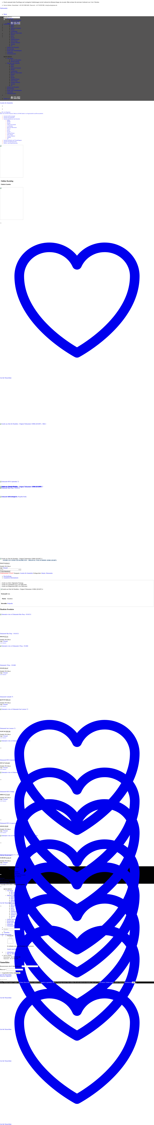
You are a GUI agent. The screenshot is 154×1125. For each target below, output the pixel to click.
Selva (12, 36)
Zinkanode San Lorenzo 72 (7, 728)
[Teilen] (4, 979)
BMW (12, 25)
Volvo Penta (14, 41)
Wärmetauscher (11, 54)
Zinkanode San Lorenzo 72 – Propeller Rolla (12, 855)
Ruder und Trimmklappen (14, 50)
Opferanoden (3, 8)
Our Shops (10, 18)
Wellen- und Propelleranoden (11, 143)
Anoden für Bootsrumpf (9, 116)
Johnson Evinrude (16, 28)
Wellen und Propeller (13, 47)
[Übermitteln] (4, 19)
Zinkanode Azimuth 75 (6, 697)
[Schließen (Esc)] (6, 979)
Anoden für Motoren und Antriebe (12, 119)
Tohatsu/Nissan (15, 39)
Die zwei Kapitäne (16, 20)
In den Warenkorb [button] (3, 674)
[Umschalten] (0, 112)
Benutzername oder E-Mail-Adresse (10, 966)
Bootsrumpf (10, 49)
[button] (5, 14)
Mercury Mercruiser (16, 33)
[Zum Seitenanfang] (0, 886)
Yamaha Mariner (15, 42)
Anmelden (17, 973)
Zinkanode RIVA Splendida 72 (8, 760)
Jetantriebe (10, 52)
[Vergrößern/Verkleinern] (0, 979)
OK (133, 982)
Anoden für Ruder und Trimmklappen (13, 140)
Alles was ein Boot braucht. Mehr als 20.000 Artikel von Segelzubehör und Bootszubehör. (21, 113)
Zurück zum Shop (12, 949)
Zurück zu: (7, 98)
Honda (13, 30)
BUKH (8, 121)
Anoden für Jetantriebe (6, 103)
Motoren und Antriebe (13, 23)
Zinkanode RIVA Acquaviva (8, 823)
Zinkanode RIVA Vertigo (7, 791)
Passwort (3, 969)
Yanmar (13, 44)
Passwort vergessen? (6, 976)
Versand (5, 673)
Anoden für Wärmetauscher (10, 141)
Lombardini (14, 31)
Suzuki (13, 38)
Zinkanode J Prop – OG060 (8, 665)
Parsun (13, 34)
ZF (11, 46)
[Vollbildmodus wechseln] (2, 979)
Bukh (12, 26)
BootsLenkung (15, 22)
